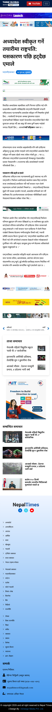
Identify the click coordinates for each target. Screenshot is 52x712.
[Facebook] (20, 510)
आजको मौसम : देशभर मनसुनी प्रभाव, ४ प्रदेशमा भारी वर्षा (20, 368)
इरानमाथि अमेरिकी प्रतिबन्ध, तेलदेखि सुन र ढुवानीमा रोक (19, 358)
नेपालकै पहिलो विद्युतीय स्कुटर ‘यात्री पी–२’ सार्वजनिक (20, 349)
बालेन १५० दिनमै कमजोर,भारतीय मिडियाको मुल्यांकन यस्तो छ (36, 482)
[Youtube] (32, 510)
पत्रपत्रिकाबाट (9, 72)
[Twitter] (26, 510)
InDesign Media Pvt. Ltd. (32, 709)
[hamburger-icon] (46, 4)
